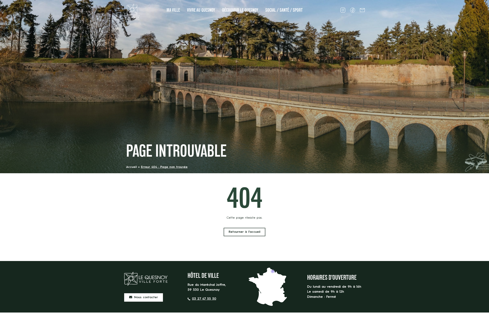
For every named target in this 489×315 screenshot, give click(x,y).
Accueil (131, 167)
